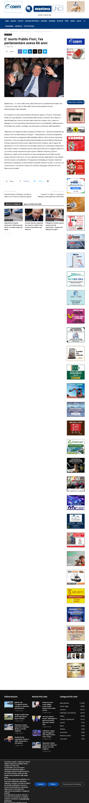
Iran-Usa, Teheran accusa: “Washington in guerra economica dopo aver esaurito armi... (49, 720)
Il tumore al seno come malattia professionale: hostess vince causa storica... (48, 706)
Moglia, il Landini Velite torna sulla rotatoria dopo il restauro (22, 716)
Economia (52, 21)
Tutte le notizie (29, 26)
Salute (79, 21)
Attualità (60, 21)
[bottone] (76, 102)
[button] (83, 21)
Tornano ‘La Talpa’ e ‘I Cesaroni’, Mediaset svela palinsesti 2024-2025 (51, 195)
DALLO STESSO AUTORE (32, 204)
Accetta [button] (40, 784)
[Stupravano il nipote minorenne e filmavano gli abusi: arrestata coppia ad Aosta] (13, 215)
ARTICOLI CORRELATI (13, 204)
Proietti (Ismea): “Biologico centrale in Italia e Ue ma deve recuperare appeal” (18, 195)
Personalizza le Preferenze (72, 784)
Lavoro (72, 21)
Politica (20, 21)
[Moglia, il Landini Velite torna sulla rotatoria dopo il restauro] (8, 717)
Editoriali (44, 21)
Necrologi (18, 26)
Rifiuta (53, 784)
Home (7, 21)
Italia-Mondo (9, 26)
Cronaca (13, 21)
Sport (67, 21)
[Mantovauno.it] (44, 9)
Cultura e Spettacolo (32, 21)
